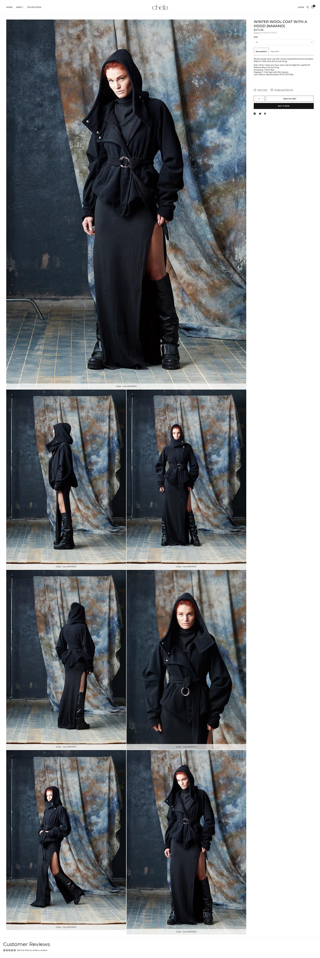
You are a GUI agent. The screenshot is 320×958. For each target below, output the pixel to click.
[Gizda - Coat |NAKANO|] (241, 24)
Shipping (257, 33)
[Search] (307, 7)
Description (261, 51)
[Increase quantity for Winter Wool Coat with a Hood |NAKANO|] (262, 99)
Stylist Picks (34, 7)
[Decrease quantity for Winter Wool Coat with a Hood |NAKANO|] (256, 99)
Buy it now (284, 106)
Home (9, 7)
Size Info (275, 51)
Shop (19, 7)
